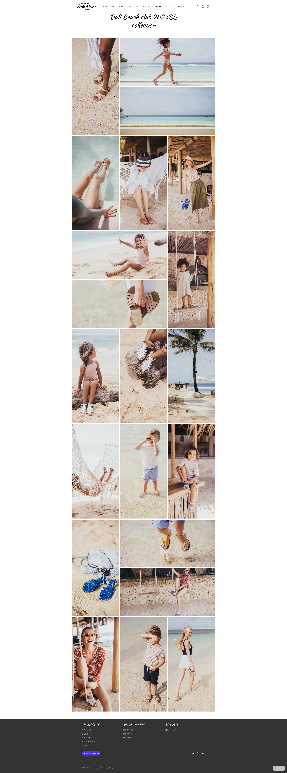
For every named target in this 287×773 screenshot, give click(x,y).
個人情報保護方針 (88, 741)
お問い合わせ (87, 730)
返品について (128, 734)
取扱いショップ (170, 730)
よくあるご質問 (87, 734)
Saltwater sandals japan (94, 768)
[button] (131, 6)
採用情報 (85, 746)
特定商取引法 (87, 738)
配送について (128, 730)
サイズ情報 (127, 738)
